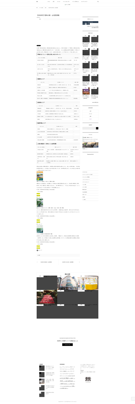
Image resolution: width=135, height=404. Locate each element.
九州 (53, 1)
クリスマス (68, 369)
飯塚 (67, 388)
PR (60, 367)
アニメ (64, 367)
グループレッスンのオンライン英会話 (87, 174)
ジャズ (65, 373)
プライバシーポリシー (74, 401)
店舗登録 (81, 371)
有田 (62, 384)
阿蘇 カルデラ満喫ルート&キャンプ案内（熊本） (46, 181)
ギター (72, 367)
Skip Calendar (90, 22)
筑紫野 (71, 386)
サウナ (72, 369)
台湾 (69, 378)
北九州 (63, 378)
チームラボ (70, 373)
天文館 (74, 378)
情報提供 (90, 371)
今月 (84, 23)
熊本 (39, 255)
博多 (67, 378)
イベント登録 (86, 371)
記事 (90, 116)
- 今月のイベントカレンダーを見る (92, 26)
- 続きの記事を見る (95, 102)
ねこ (61, 367)
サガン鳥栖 (63, 371)
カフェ (68, 367)
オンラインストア (84, 1)
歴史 (71, 384)
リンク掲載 (84, 199)
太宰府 (64, 381)
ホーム (49, 1)
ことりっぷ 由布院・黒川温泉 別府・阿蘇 (44, 233)
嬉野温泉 (70, 381)
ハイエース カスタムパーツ (86, 179)
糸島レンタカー (85, 194)
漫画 (62, 386)
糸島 (73, 386)
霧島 (66, 388)
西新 (61, 388)
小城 (73, 381)
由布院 (64, 386)
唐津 (72, 378)
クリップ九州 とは (75, 1)
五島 (72, 376)
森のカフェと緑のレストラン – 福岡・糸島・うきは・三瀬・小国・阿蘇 (50, 207)
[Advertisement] (90, 163)
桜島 (69, 383)
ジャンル (58, 1)
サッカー (68, 371)
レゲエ (66, 376)
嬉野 (66, 381)
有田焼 (65, 384)
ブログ (90, 119)
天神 (61, 381)
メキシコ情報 (84, 184)
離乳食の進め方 (85, 189)
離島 (63, 388)
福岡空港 (67, 386)
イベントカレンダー (66, 1)
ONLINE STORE (67, 344)
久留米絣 (69, 376)
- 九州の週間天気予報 (94, 27)
